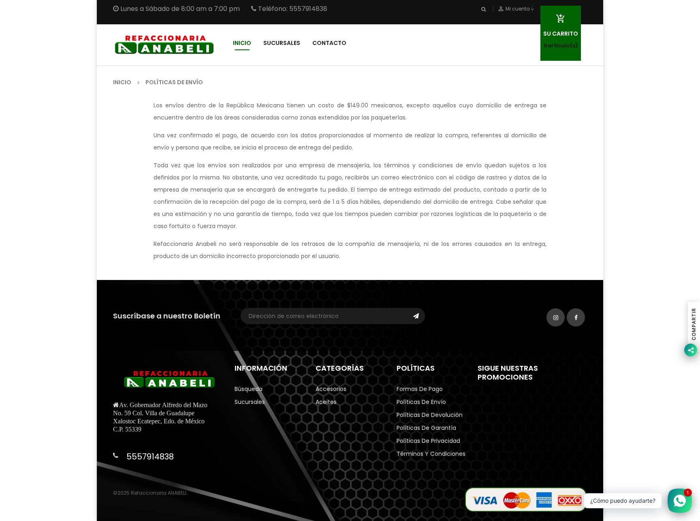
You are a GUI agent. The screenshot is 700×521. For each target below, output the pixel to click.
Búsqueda (248, 389)
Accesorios (331, 389)
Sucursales (250, 402)
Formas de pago (420, 389)
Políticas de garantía (426, 428)
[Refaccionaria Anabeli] (526, 498)
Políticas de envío (421, 402)
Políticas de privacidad (428, 441)
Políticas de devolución (430, 415)
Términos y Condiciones (431, 454)
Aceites (326, 402)
